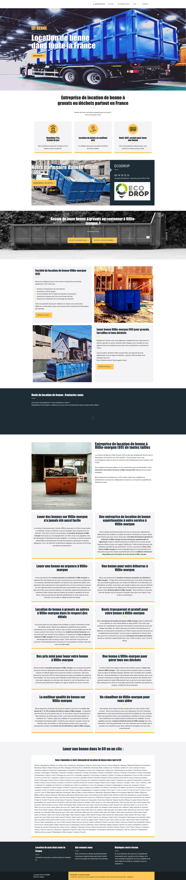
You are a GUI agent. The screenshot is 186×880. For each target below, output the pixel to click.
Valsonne (57, 830)
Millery (37, 795)
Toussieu (145, 827)
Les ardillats (95, 787)
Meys (137, 792)
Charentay (137, 770)
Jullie (149, 783)
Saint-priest (50, 820)
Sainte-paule (49, 825)
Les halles (121, 787)
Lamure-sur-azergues (131, 785)
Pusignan (76, 800)
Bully (101, 768)
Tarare (87, 827)
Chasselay (55, 773)
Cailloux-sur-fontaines (112, 768)
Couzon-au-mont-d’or (42, 778)
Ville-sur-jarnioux (130, 830)
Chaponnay (100, 770)
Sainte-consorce (121, 822)
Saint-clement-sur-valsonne (119, 805)
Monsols (54, 795)
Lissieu (58, 790)
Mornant (124, 795)
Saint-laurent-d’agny (78, 815)
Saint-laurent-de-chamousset (113, 815)
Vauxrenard (101, 830)
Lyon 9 (43, 792)
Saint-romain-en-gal (101, 820)
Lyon (109, 790)
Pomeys (108, 797)
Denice (110, 778)
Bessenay (38, 768)
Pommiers (116, 797)
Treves (37, 830)
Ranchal (109, 800)
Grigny (97, 783)
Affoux (37, 765)
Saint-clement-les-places (99, 805)
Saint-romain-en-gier (117, 820)
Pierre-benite (71, 797)
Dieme (116, 778)
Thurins (138, 827)
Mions (42, 795)
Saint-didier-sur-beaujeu (99, 807)
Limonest (51, 790)
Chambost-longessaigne (58, 770)
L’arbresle (39, 785)
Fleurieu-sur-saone (73, 780)
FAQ (134, 4)
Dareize (90, 778)
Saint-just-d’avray (54, 815)
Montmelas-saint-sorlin (84, 795)
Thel (127, 827)
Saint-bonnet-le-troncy (50, 805)
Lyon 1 (114, 790)
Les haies (113, 787)
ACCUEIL (111, 4)
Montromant (98, 795)
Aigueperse (45, 765)
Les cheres (105, 787)
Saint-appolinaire (113, 802)
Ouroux (62, 797)
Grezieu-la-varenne (72, 783)
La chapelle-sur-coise (70, 785)
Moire (48, 795)
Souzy (67, 827)
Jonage (127, 783)
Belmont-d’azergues (142, 765)
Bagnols (117, 765)
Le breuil (65, 787)
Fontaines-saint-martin (106, 780)
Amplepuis (81, 765)
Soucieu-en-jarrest (41, 827)
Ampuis (89, 765)
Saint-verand (66, 822)
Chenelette (109, 773)
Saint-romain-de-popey (84, 820)
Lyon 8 (37, 792)
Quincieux (101, 800)
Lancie (142, 785)
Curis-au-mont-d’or (73, 778)
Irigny (113, 783)
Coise (53, 775)
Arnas (104, 765)
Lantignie (37, 787)
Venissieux (111, 830)
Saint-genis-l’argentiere (63, 810)
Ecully (36, 780)
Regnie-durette (118, 800)
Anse (99, 765)
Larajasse (46, 787)
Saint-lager (65, 815)
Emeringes (44, 780)
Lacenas (108, 785)
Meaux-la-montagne (119, 792)
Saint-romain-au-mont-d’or (66, 820)
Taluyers (74, 827)
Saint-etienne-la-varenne (139, 807)
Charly (144, 770)
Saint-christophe (65, 805)
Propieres (68, 800)
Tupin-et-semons (46, 830)
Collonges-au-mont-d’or (65, 775)
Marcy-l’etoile (83, 792)
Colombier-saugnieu (82, 775)
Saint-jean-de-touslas (91, 812)
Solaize (145, 825)
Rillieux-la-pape (130, 800)
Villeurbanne (57, 832)
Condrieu (103, 775)
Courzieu (146, 775)
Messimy (130, 792)
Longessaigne (86, 790)
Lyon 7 (149, 790)
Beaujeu (124, 765)
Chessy (116, 773)
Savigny (116, 825)
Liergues (37, 790)
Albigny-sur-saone (57, 765)
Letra (148, 787)
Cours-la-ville (138, 775)
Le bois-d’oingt (56, 787)
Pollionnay (100, 797)
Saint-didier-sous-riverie (80, 807)
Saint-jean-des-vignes (107, 812)
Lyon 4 (131, 790)
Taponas (81, 827)
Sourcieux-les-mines (56, 827)
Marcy (74, 792)
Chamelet (71, 770)
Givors (48, 783)
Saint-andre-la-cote (98, 802)
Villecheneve (142, 830)
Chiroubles (132, 773)
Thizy (132, 827)
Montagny (62, 795)
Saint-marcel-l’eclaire (63, 817)
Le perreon (74, 787)
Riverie (140, 800)
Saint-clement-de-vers (81, 805)
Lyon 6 (143, 790)
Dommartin (124, 778)
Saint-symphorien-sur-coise (50, 822)
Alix (65, 765)
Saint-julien (138, 812)
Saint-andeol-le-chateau (82, 802)
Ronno (54, 802)
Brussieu (95, 768)
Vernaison (120, 830)
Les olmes (130, 787)
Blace (50, 768)
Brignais (68, 768)
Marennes (99, 792)
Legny (81, 787)
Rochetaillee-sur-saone (43, 802)
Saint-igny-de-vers (58, 812)
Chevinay (123, 773)
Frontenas (146, 780)
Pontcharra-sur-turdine (142, 797)
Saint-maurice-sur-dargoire (98, 817)
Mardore (91, 792)
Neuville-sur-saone (135, 795)
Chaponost (109, 770)
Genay (42, 783)
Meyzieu (143, 792)
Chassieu (62, 773)
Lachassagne (117, 785)
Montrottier (108, 795)
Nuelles (146, 795)
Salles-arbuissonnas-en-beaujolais (67, 825)
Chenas (101, 773)
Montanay (71, 795)
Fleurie (62, 780)
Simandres (137, 825)
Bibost (45, 768)
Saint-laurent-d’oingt (94, 815)
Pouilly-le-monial (40, 800)
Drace (131, 778)
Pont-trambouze (126, 797)
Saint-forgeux (48, 810)
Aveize (110, 765)
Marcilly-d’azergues (63, 792)
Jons (132, 783)
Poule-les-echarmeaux (56, 800)
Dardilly (84, 778)
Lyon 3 (125, 790)
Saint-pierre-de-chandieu (136, 817)
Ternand (110, 827)
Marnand (107, 792)
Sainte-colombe (108, 822)
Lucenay (103, 790)
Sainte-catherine (95, 822)
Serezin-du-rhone (125, 825)
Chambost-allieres (41, 770)
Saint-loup (51, 817)
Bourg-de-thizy (59, 768)
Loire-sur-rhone (68, 790)
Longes (77, 790)
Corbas (111, 775)
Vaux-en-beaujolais (89, 830)
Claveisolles (39, 775)
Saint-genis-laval (78, 810)
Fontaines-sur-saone (124, 780)
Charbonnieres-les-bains (123, 770)
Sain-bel (69, 802)
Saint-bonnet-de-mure (128, 802)
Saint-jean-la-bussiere (125, 812)
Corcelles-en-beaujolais (123, 775)
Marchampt (51, 792)
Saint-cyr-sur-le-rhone (42, 807)
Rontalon (61, 802)
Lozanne (95, 790)
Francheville (136, 780)
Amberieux (72, 765)
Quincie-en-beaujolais (89, 800)
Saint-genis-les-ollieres (94, 810)
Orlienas (49, 797)
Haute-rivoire (105, 783)
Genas (36, 783)
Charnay (37, 773)
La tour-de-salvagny (96, 785)
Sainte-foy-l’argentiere (136, 822)
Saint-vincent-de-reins (80, 822)
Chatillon (70, 773)
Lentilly (87, 787)
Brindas (75, 768)
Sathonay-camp (93, 825)
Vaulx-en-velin (76, 830)
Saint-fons (38, 810)
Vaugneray (66, 830)
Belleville (131, 765)
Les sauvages (140, 787)
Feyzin (56, 780)
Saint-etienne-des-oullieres (119, 807)
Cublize (62, 778)
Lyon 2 (119, 790)
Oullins (56, 797)
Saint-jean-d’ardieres (74, 812)
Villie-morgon (67, 832)
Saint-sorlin (130, 820)
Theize (122, 827)
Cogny (47, 775)
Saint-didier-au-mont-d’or (61, 807)
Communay (95, 775)
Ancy (95, 765)
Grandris (61, 783)
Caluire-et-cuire (127, 768)
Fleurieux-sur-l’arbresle (89, 780)
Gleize (54, 783)
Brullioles (87, 768)
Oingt (43, 797)
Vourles (76, 832)
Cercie (142, 768)
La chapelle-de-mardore (52, 785)
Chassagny (45, 773)
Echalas (144, 778)
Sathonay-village (105, 825)
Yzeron (82, 832)
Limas (44, 790)
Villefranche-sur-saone (42, 832)
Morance (116, 795)
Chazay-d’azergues (90, 773)
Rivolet (146, 800)
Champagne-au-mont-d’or (85, 770)
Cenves (136, 768)
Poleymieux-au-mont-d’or (85, 797)
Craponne (55, 778)
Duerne (137, 778)
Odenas (37, 797)
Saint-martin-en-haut (79, 817)
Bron (81, 768)
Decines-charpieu (100, 778)
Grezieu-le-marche (87, 783)
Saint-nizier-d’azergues (118, 817)
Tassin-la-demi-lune (98, 827)
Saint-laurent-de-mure (133, 815)
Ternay (116, 827)
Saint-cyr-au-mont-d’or (139, 805)
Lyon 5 (137, 790)
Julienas (143, 783)
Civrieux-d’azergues (144, 773)
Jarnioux (119, 783)
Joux (137, 783)
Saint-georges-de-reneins (113, 810)
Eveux (51, 780)
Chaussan (78, 773)
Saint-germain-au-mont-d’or (134, 810)
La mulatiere (83, 785)
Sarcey (83, 825)
